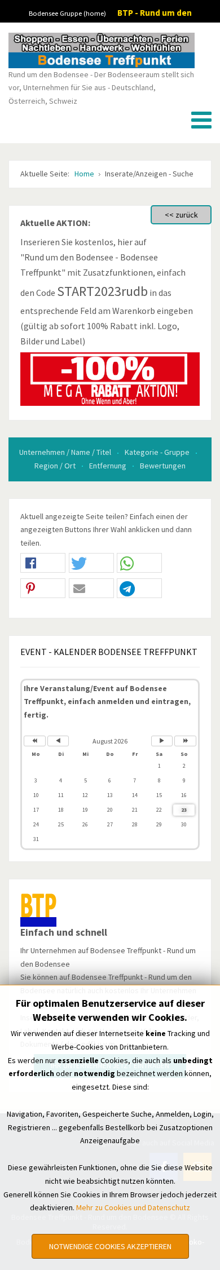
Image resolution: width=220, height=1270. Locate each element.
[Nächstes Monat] (162, 741)
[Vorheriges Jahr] (35, 741)
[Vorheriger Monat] (58, 741)
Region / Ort (55, 466)
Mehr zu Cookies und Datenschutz (133, 1207)
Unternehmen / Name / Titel (66, 452)
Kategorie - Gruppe (158, 452)
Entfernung (108, 466)
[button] (43, 563)
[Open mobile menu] (201, 120)
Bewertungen (163, 466)
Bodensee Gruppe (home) (67, 13)
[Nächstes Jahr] (185, 741)
